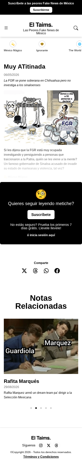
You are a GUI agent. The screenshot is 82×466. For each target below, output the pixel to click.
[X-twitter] (48, 445)
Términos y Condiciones (41, 456)
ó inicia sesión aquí (41, 235)
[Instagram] (40, 445)
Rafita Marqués (22, 381)
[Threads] (56, 445)
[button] (24, 270)
